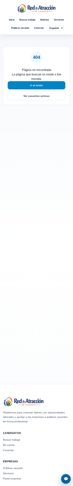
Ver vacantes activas (36, 95)
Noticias (44, 19)
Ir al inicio (36, 85)
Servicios (59, 19)
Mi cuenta (9, 444)
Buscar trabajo (27, 19)
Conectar (39, 28)
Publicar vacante (20, 28)
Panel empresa (12, 478)
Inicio (12, 19)
